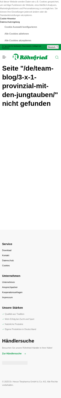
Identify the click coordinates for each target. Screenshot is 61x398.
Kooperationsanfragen (12, 292)
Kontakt (5, 255)
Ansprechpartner (10, 287)
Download (6, 250)
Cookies (6, 265)
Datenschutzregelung (10, 22)
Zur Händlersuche (12, 353)
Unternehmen (8, 282)
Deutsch (52, 47)
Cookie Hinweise (8, 18)
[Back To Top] (53, 390)
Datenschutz (8, 260)
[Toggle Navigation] (4, 57)
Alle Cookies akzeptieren (18, 40)
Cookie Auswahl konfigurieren (21, 27)
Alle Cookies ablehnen (17, 34)
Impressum (7, 297)
